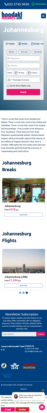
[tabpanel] (23, 198)
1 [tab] (20, 293)
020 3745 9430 (18, 4)
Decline (22, 409)
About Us (23, 389)
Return (11, 52)
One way (24, 52)
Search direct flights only (20, 86)
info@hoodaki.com (34, 351)
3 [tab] (27, 293)
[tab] (10, 44)
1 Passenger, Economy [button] (20, 80)
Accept (8, 409)
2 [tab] (23, 293)
